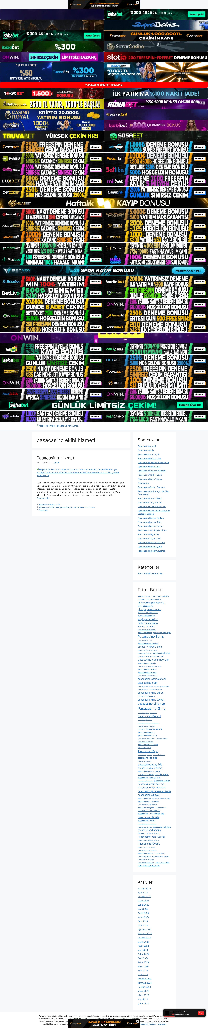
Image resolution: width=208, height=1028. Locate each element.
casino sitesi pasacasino (149, 599)
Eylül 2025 (143, 892)
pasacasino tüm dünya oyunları (147, 824)
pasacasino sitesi (144, 798)
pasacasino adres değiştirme (147, 630)
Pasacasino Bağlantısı (148, 534)
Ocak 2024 (143, 958)
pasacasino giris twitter (151, 699)
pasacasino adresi (145, 633)
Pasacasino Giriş (146, 450)
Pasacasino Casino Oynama (151, 487)
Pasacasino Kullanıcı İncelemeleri (153, 462)
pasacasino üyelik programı (160, 856)
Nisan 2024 (143, 946)
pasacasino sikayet (148, 794)
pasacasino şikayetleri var (146, 863)
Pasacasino (143, 483)
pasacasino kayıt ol (159, 755)
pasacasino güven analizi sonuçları (148, 723)
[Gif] (104, 203)
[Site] (52, 146)
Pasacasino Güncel (149, 716)
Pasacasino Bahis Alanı (149, 466)
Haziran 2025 (144, 896)
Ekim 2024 (143, 921)
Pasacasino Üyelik (149, 843)
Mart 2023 (143, 999)
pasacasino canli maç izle (153, 659)
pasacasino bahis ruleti (145, 641)
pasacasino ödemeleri (144, 856)
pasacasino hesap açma (147, 735)
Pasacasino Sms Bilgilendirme (152, 530)
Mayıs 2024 (143, 942)
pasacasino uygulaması (145, 827)
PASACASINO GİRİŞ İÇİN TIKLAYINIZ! (104, 85)
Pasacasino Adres (146, 626)
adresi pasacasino (145, 596)
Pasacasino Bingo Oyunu (150, 547)
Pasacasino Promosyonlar (49, 504)
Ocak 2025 (143, 909)
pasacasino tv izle (148, 817)
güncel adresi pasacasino (148, 613)
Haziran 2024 (144, 937)
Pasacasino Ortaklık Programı (152, 471)
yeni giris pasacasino (149, 865)
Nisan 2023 (143, 995)
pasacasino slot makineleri (148, 801)
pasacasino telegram (146, 808)
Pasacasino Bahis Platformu (151, 542)
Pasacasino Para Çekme (152, 787)
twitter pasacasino (162, 862)
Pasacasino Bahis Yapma (150, 479)
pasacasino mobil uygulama (149, 771)
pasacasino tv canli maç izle (151, 813)
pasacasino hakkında (146, 732)
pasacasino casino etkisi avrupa (147, 676)
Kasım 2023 (143, 966)
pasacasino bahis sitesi (150, 646)
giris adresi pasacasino (151, 602)
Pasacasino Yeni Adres (148, 833)
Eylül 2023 (143, 974)
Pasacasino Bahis (151, 636)
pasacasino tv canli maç (149, 810)
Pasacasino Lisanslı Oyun (150, 498)
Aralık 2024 (143, 913)
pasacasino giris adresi (69, 507)
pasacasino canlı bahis (147, 663)
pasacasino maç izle (150, 764)
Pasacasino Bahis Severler (150, 526)
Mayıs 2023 (143, 991)
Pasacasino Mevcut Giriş (150, 522)
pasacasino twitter (146, 820)
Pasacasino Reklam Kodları (151, 518)
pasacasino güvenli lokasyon (146, 726)
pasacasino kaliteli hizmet (148, 745)
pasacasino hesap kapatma (146, 739)
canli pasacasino (161, 596)
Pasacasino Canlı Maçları (150, 475)
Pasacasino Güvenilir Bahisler (152, 506)
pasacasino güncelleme (145, 720)
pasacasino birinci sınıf (145, 653)
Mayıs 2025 (143, 901)
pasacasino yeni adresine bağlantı (148, 840)
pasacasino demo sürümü (145, 686)
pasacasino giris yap (151, 703)
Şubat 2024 (143, 954)
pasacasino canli (156, 656)
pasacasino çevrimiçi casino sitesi (151, 853)
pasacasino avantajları (162, 633)
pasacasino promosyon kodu (154, 791)
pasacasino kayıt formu (145, 755)
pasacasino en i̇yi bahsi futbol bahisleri (150, 689)
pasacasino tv (160, 808)
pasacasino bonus (161, 653)
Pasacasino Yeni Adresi (151, 836)
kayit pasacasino (148, 619)
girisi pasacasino (145, 606)
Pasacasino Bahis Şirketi (149, 458)
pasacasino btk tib (143, 656)
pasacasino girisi (146, 696)
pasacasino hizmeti (87, 507)
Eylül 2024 (143, 925)
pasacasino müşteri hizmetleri (153, 774)
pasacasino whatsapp (149, 830)
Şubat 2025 (143, 905)
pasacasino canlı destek (147, 672)
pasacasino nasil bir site (149, 777)
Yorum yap (43, 510)
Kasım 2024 (143, 917)
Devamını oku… (44, 498)
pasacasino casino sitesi (152, 678)
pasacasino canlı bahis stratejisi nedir (149, 666)
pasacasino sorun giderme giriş (147, 804)
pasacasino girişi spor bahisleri (147, 713)
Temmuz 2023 (145, 983)
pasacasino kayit (144, 748)
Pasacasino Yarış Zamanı (150, 502)
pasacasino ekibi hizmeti (49, 507)
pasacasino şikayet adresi (146, 859)
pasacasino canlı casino (147, 669)
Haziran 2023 (144, 987)
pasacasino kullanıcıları (145, 761)
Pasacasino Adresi (147, 446)
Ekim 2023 (143, 970)
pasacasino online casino (145, 781)
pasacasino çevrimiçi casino (146, 847)
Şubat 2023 (143, 1003)
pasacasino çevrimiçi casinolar (147, 850)
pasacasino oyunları (162, 781)
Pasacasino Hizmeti (56, 457)
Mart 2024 (143, 950)
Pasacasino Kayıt (148, 751)
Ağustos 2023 (144, 979)
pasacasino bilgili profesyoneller (148, 650)
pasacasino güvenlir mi (150, 729)
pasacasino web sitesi (162, 827)
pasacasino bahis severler (148, 643)
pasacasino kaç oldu (147, 758)
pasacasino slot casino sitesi (161, 798)
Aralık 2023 (143, 962)
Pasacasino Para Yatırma (151, 784)
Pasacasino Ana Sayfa (148, 454)
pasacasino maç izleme (150, 768)
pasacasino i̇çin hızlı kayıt (145, 742)
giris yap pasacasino (149, 609)
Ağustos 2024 (144, 929)
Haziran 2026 (144, 888)
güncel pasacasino (146, 615)
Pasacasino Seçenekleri (149, 538)
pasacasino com (147, 682)
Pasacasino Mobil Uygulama (151, 551)
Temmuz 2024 (145, 933)
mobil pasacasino (148, 623)
